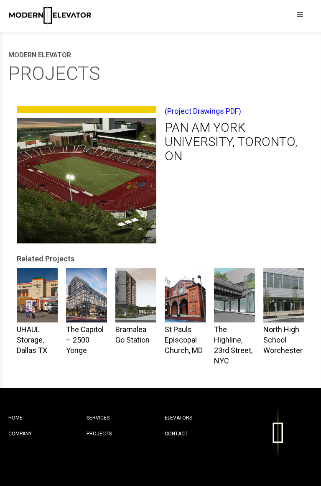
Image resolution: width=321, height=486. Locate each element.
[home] (50, 14)
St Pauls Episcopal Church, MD (184, 340)
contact (176, 434)
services (98, 418)
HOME (15, 418)
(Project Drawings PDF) (203, 111)
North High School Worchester (283, 340)
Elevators (178, 418)
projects (99, 434)
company (20, 434)
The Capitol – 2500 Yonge (85, 340)
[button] (300, 14)
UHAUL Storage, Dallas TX (32, 340)
